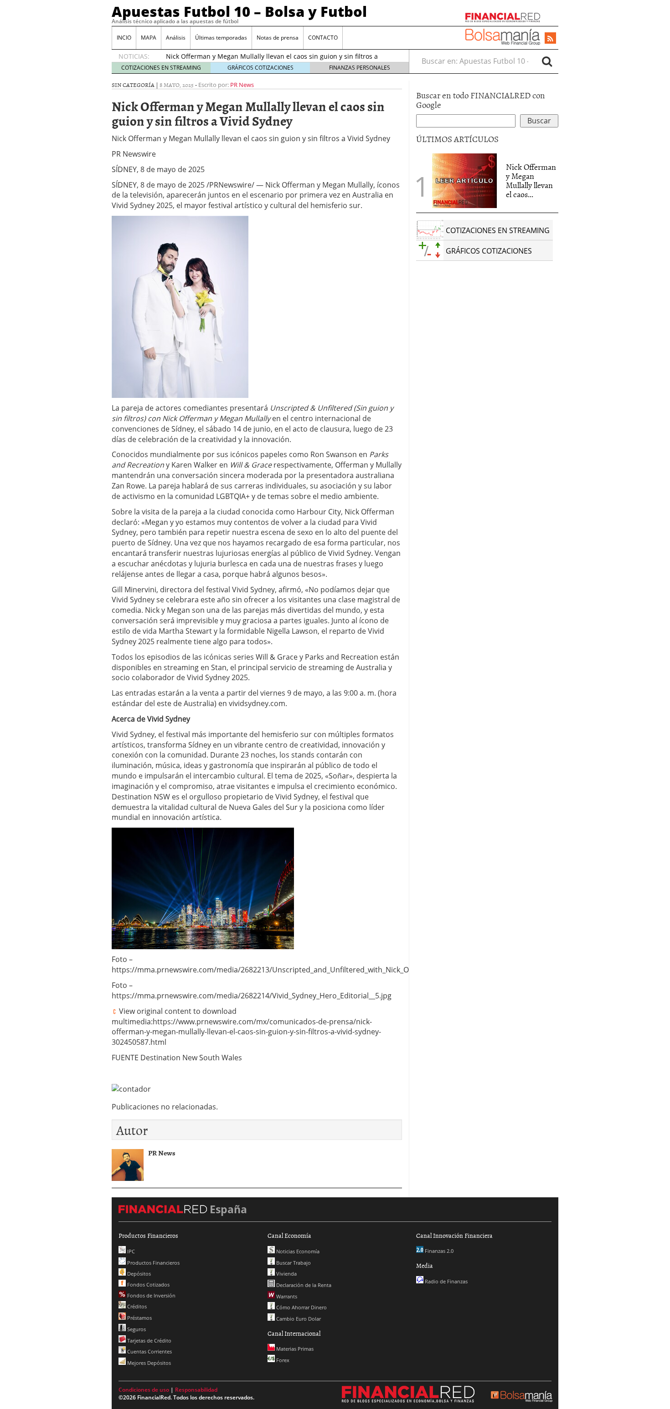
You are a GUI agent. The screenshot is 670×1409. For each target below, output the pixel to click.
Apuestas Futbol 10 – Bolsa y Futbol (239, 11)
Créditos (136, 1306)
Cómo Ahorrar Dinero (301, 1307)
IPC (130, 1251)
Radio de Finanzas (445, 1281)
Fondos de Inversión (150, 1295)
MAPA (148, 37)
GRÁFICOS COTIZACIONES (260, 67)
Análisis (176, 37)
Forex (282, 1360)
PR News (242, 85)
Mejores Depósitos (148, 1362)
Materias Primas (294, 1348)
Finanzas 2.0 (438, 1250)
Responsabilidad (196, 1390)
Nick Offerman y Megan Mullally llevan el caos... (531, 180)
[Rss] (550, 39)
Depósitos (138, 1273)
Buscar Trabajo (293, 1262)
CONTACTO (323, 37)
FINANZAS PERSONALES (359, 67)
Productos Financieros (153, 1262)
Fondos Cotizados (148, 1284)
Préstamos (139, 1317)
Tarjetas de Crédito (148, 1340)
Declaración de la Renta (303, 1285)
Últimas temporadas (221, 37)
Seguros (136, 1329)
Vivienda (286, 1273)
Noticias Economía (297, 1251)
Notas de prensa (278, 37)
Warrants (286, 1296)
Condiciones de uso (144, 1390)
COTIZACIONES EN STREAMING (161, 67)
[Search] (547, 61)
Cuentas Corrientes (149, 1351)
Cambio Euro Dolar (298, 1318)
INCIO (124, 37)
